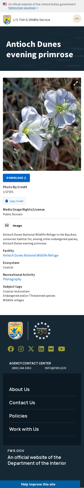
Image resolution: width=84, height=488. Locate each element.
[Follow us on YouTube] (63, 349)
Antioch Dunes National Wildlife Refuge (30, 255)
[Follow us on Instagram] (22, 349)
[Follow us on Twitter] (32, 349)
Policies (18, 415)
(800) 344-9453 (21, 368)
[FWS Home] (7, 19)
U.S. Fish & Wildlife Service (31, 20)
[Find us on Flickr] (52, 349)
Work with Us (24, 429)
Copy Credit (16, 201)
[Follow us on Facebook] (12, 349)
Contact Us (22, 402)
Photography (12, 279)
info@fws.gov (55, 368)
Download (15, 178)
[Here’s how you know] (42, 6)
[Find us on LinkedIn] (42, 349)
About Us (19, 389)
